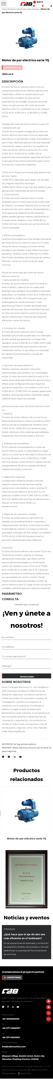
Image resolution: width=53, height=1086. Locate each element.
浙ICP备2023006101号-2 (38, 1070)
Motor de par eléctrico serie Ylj (26, 838)
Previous (2, 875)
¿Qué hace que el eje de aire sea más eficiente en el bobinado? (24, 936)
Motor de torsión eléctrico (28, 9)
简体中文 (40, 2)
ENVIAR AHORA (27, 677)
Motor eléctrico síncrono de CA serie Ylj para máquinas (26, 750)
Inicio (4, 9)
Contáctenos (12, 977)
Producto (12, 9)
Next (51, 875)
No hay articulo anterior (19, 744)
